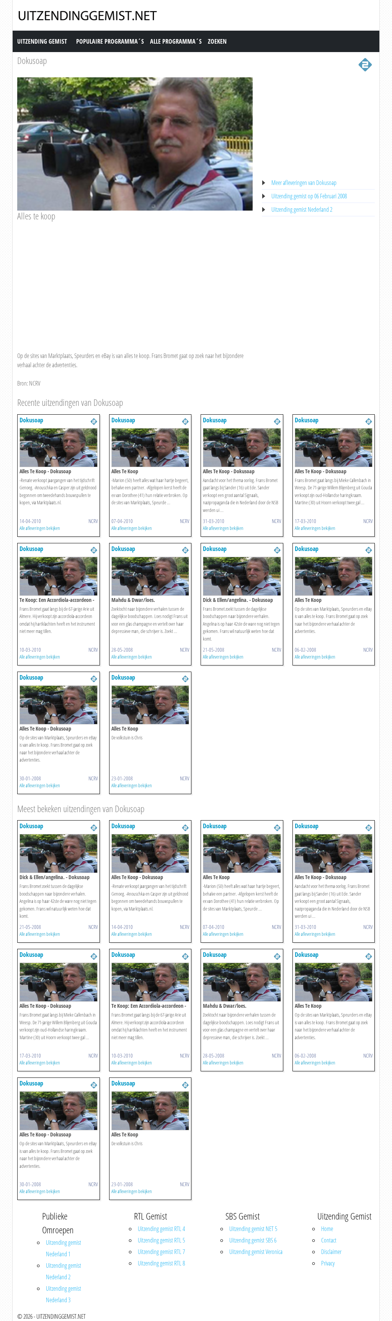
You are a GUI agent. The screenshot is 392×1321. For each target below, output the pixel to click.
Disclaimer (331, 1251)
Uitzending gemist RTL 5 (161, 1240)
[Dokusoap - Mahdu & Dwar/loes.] (150, 575)
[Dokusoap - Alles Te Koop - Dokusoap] (59, 447)
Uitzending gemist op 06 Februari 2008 (309, 196)
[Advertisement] (135, 279)
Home (327, 1229)
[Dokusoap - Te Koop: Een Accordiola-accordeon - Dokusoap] (59, 575)
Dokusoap (32, 60)
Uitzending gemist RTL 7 (161, 1251)
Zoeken (217, 41)
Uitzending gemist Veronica (256, 1251)
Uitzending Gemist (42, 41)
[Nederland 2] (365, 64)
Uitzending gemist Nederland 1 (63, 1248)
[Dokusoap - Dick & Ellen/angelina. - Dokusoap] (242, 575)
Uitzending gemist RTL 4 (161, 1229)
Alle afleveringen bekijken (40, 528)
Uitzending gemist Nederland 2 (301, 209)
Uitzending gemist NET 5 (253, 1229)
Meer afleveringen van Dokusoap (303, 182)
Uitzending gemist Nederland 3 (63, 1294)
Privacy (328, 1263)
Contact (328, 1240)
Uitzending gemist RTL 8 (161, 1263)
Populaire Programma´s (110, 41)
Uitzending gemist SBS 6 (252, 1240)
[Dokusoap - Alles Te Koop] (150, 447)
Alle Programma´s (176, 41)
